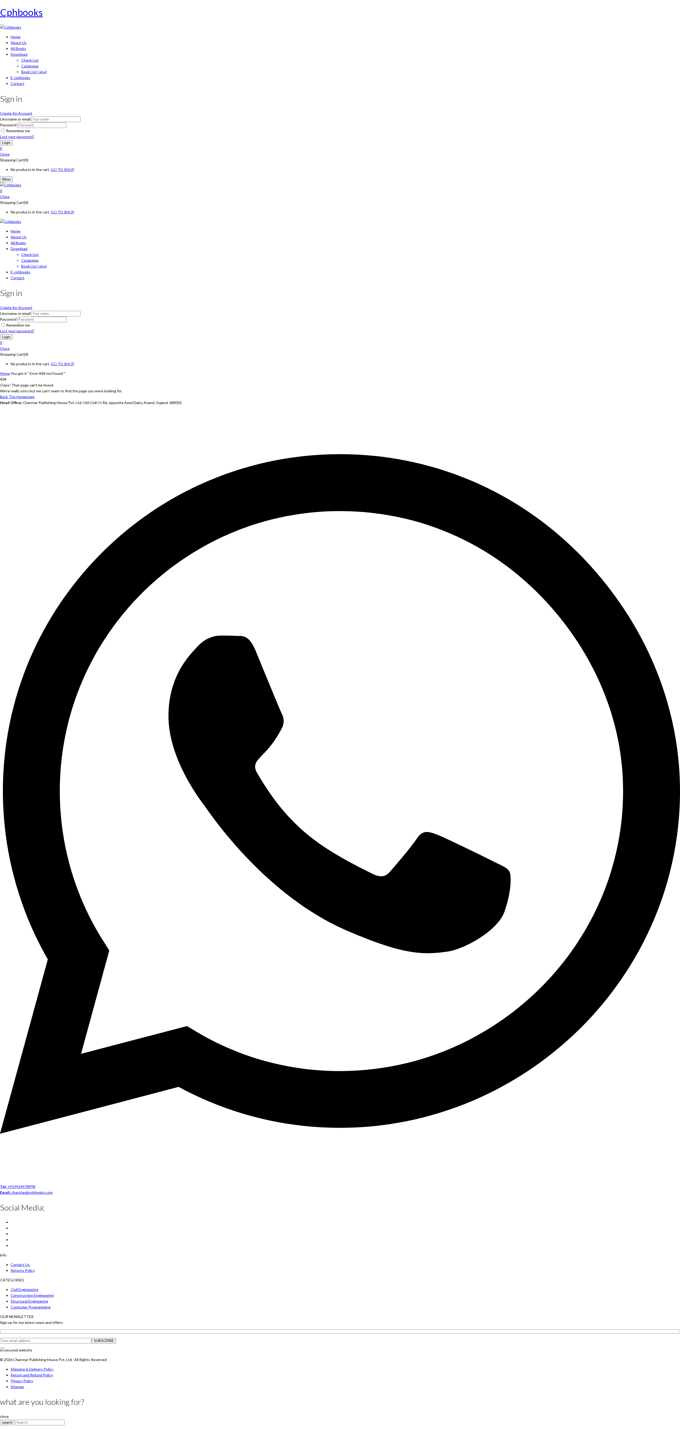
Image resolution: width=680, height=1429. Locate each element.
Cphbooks (21, 12)
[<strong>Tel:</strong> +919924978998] (340, 1180)
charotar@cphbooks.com (26, 1192)
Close (5, 154)
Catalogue (30, 66)
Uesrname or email (15, 119)
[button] (340, 148)
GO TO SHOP (62, 169)
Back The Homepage (17, 396)
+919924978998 (17, 1186)
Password (8, 125)
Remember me (18, 130)
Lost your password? (17, 136)
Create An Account (16, 113)
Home (5, 373)
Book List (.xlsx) (34, 72)
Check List (30, 60)
